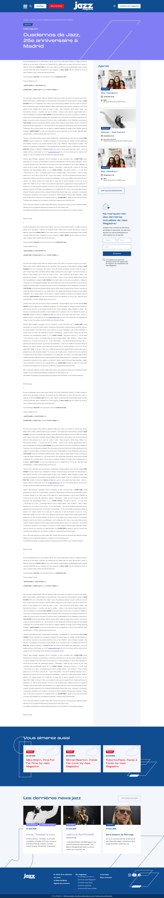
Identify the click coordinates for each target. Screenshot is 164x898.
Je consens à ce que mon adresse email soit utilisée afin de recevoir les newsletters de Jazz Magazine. (117, 262)
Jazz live (39, 20)
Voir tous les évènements (111, 191)
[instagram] (129, 876)
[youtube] (134, 876)
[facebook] (139, 876)
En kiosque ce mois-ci (86, 877)
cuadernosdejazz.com (53, 152)
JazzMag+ (40, 6)
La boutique (104, 874)
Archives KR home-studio (87, 888)
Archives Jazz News (85, 882)
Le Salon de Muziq (60, 880)
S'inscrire (117, 254)
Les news (32, 20)
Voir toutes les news (129, 798)
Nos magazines (81, 874)
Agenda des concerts (62, 883)
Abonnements (56, 6)
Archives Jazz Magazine (86, 880)
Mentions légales (68, 896)
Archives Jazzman (84, 885)
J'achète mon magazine (129, 6)
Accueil (25, 20)
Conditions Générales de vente (85, 896)
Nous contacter (106, 877)
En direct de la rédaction (63, 874)
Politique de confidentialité (103, 896)
